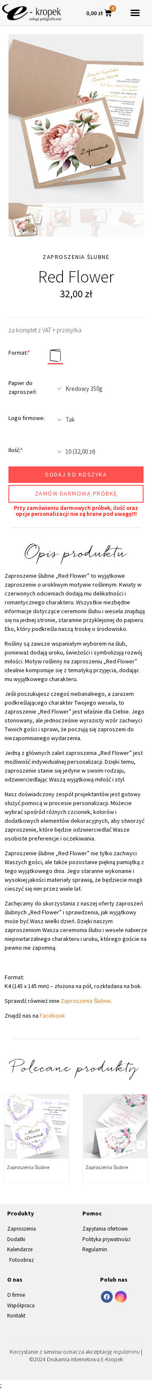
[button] (135, 12)
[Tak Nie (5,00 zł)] (97, 419)
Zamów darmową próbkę (76, 493)
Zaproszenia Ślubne (86, 1001)
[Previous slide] (11, 1144)
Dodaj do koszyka (76, 474)
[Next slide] (141, 1144)
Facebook (52, 1015)
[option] (76, 118)
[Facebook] (107, 1297)
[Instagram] (121, 1297)
